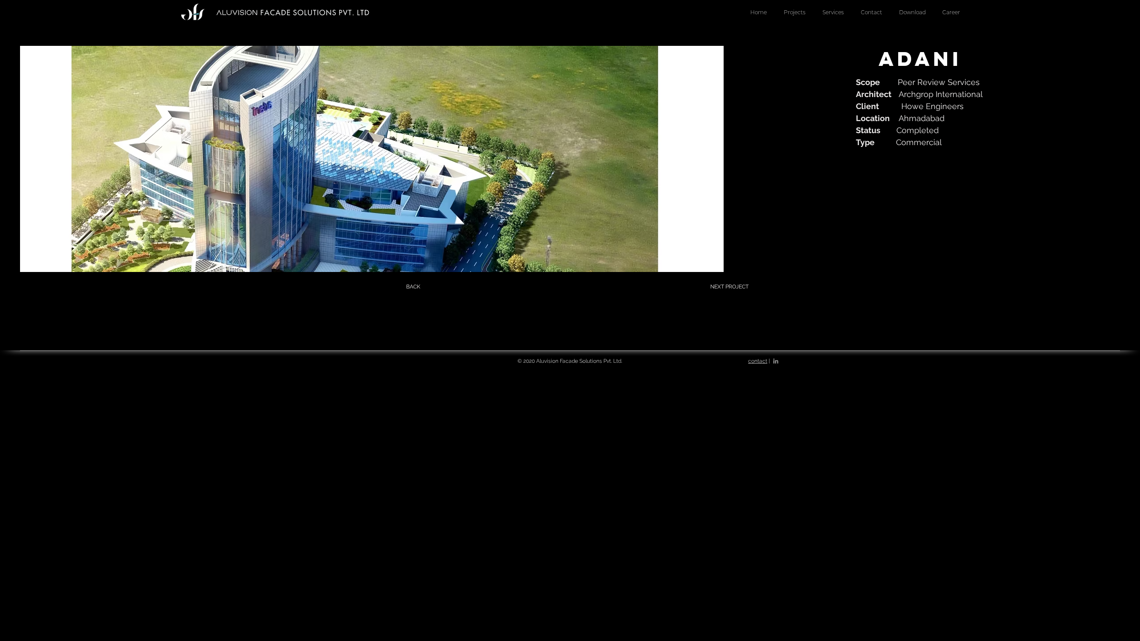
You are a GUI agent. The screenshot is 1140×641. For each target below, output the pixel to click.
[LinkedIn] (775, 361)
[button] (833, 12)
